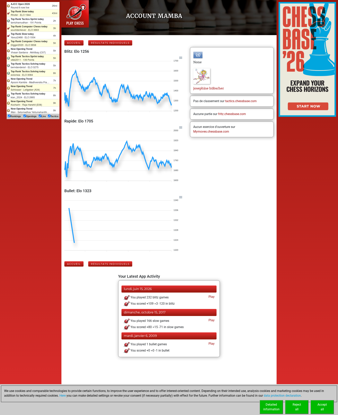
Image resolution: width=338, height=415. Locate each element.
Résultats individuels (110, 42)
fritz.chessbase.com (232, 114)
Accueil (74, 42)
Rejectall (297, 407)
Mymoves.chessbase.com (211, 131)
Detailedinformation (271, 407)
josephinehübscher (208, 88)
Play (211, 297)
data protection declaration (282, 395)
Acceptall (322, 407)
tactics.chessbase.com (241, 101)
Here (62, 395)
